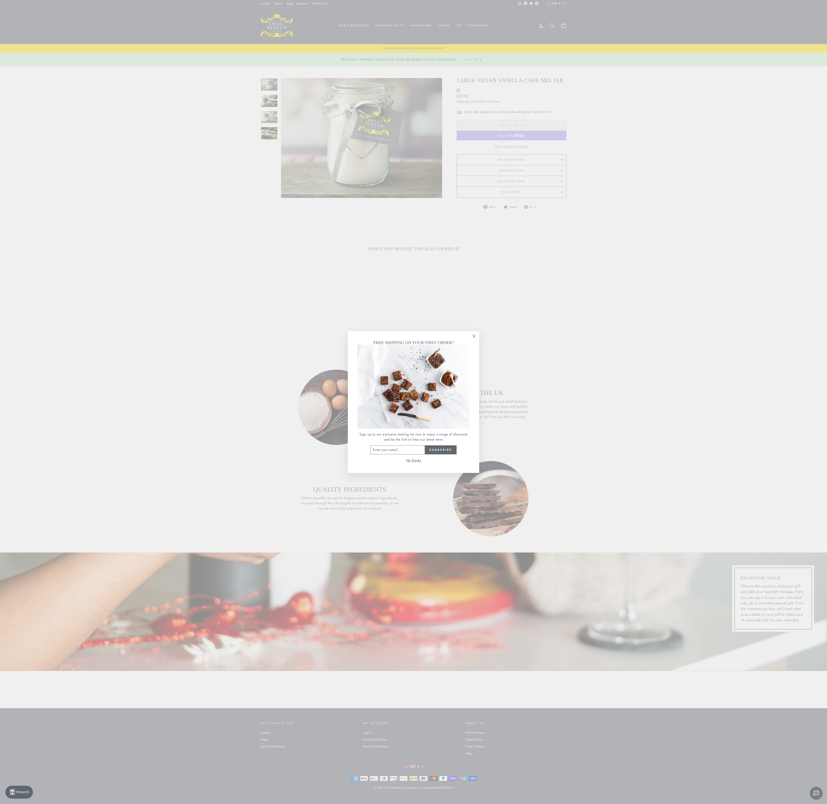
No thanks (413, 460)
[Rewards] (19, 792)
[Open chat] (816, 793)
